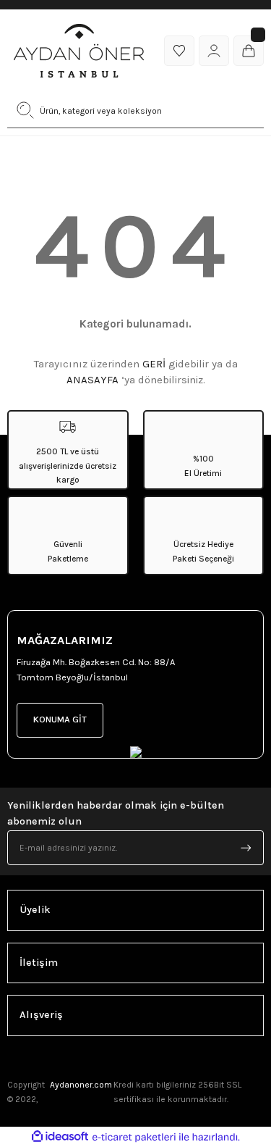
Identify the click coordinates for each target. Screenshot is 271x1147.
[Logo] (79, 51)
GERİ (153, 363)
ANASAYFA (92, 379)
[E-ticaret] (134, 1137)
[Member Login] (214, 50)
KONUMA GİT (60, 719)
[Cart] (248, 50)
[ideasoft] (60, 1136)
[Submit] (246, 847)
